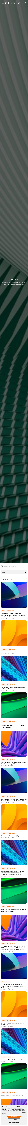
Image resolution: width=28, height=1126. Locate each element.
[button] (25, 572)
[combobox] (12, 566)
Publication (7, 611)
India (13, 611)
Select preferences (14, 1122)
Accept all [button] (14, 1116)
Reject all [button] (14, 1119)
